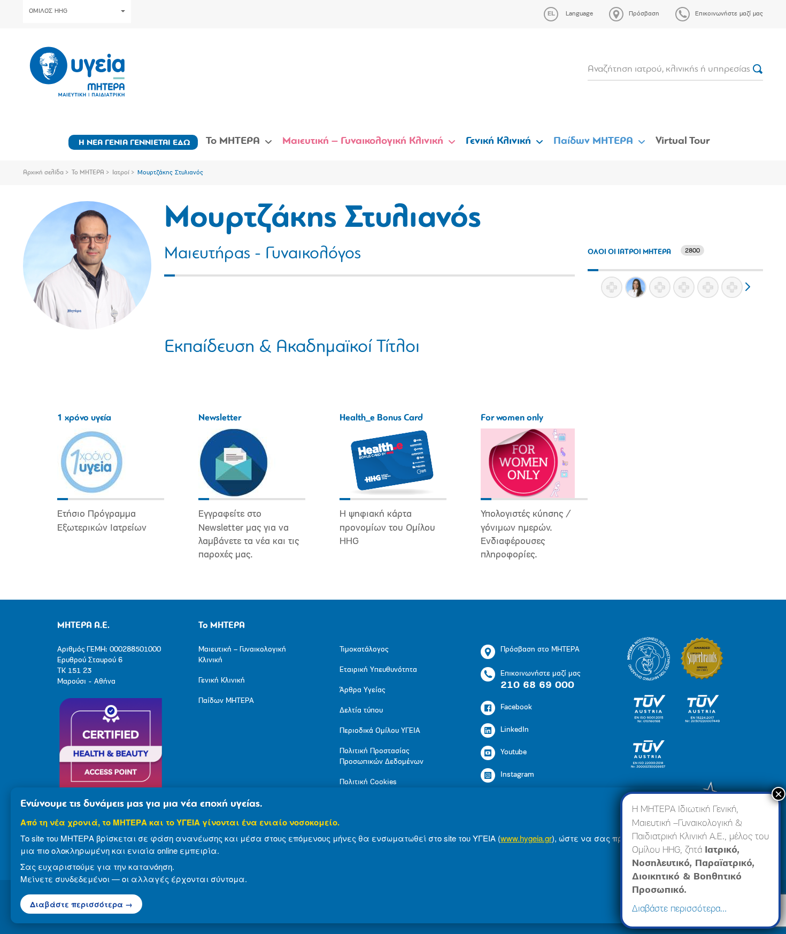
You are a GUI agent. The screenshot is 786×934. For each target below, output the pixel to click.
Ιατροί (120, 173)
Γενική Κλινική (498, 141)
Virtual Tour (683, 141)
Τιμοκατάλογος (364, 650)
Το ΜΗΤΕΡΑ (233, 141)
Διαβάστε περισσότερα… (679, 909)
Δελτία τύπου (361, 711)
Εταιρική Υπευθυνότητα (378, 670)
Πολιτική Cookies (368, 782)
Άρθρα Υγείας (362, 690)
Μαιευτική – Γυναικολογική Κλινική (362, 141)
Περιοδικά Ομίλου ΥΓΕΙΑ (380, 731)
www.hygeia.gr (526, 838)
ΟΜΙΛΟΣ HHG (48, 11)
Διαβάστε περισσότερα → (81, 904)
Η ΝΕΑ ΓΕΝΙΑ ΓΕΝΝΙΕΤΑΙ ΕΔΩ (134, 143)
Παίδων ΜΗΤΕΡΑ (593, 141)
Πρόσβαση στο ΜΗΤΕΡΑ (540, 650)
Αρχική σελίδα (43, 173)
